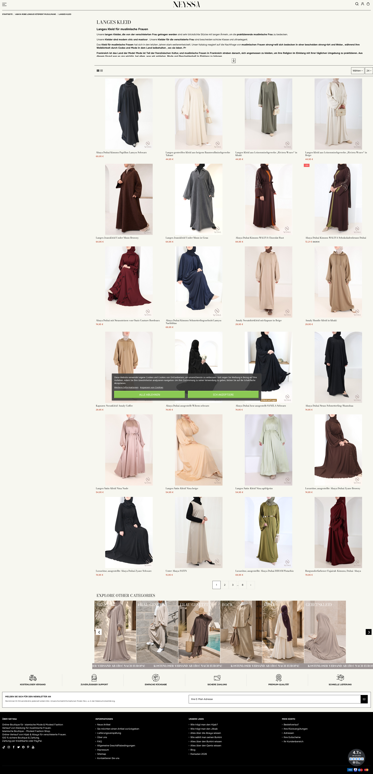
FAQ (99, 741)
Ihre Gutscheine (292, 737)
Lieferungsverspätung (109, 733)
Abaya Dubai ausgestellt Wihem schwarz (187, 405)
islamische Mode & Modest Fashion (44, 724)
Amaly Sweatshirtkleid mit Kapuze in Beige (258, 320)
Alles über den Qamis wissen (205, 745)
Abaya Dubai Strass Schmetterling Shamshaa (329, 405)
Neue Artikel (103, 724)
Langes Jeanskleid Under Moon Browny (117, 237)
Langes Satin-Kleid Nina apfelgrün (254, 488)
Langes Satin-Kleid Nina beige (182, 488)
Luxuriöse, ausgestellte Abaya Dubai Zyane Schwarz (123, 571)
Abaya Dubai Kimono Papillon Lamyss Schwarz (121, 152)
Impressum (103, 749)
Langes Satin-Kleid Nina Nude (112, 488)
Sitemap (101, 754)
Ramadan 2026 (198, 754)
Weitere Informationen (126, 387)
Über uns (102, 737)
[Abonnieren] (364, 699)
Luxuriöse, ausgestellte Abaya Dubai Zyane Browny (332, 488)
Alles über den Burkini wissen (206, 741)
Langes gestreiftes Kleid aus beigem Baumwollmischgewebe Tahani (198, 154)
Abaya (35, 734)
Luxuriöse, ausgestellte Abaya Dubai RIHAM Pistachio (264, 571)
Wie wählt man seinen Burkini (206, 737)
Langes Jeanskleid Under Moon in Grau (187, 237)
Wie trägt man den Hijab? (204, 724)
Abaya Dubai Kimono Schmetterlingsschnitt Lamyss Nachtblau (193, 322)
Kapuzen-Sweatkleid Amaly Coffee (114, 405)
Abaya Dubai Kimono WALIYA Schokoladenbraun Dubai (335, 237)
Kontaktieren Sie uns (108, 758)
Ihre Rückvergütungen (296, 728)
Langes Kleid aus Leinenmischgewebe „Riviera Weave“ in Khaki (266, 154)
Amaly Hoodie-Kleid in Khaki (321, 320)
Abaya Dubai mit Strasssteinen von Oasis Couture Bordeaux (128, 320)
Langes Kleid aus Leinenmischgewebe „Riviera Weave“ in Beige (336, 154)
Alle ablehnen (149, 394)
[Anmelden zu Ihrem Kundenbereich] (362, 4)
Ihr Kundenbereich (293, 741)
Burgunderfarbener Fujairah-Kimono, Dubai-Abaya (333, 571)
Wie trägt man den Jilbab (204, 728)
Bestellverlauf (291, 724)
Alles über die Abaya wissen (205, 733)
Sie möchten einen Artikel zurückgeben (118, 728)
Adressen (289, 733)
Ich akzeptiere (223, 394)
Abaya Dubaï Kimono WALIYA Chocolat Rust (259, 237)
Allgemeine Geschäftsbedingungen (116, 745)
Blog (192, 749)
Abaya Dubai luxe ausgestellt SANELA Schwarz (260, 405)
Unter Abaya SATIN (176, 571)
